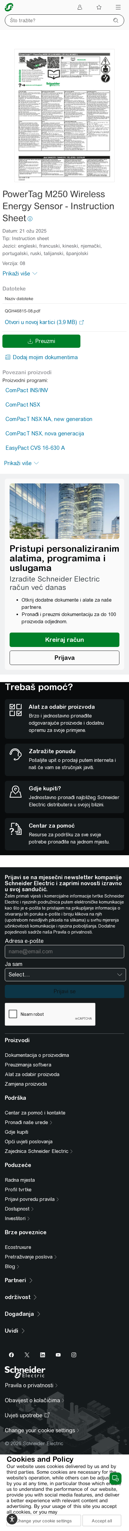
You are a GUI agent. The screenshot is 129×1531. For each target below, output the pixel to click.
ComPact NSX (22, 405)
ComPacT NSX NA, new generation (48, 419)
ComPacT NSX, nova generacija (44, 433)
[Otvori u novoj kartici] (41, 322)
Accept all (102, 1520)
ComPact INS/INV (26, 390)
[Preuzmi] (64, 115)
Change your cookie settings (44, 1520)
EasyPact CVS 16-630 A (35, 448)
